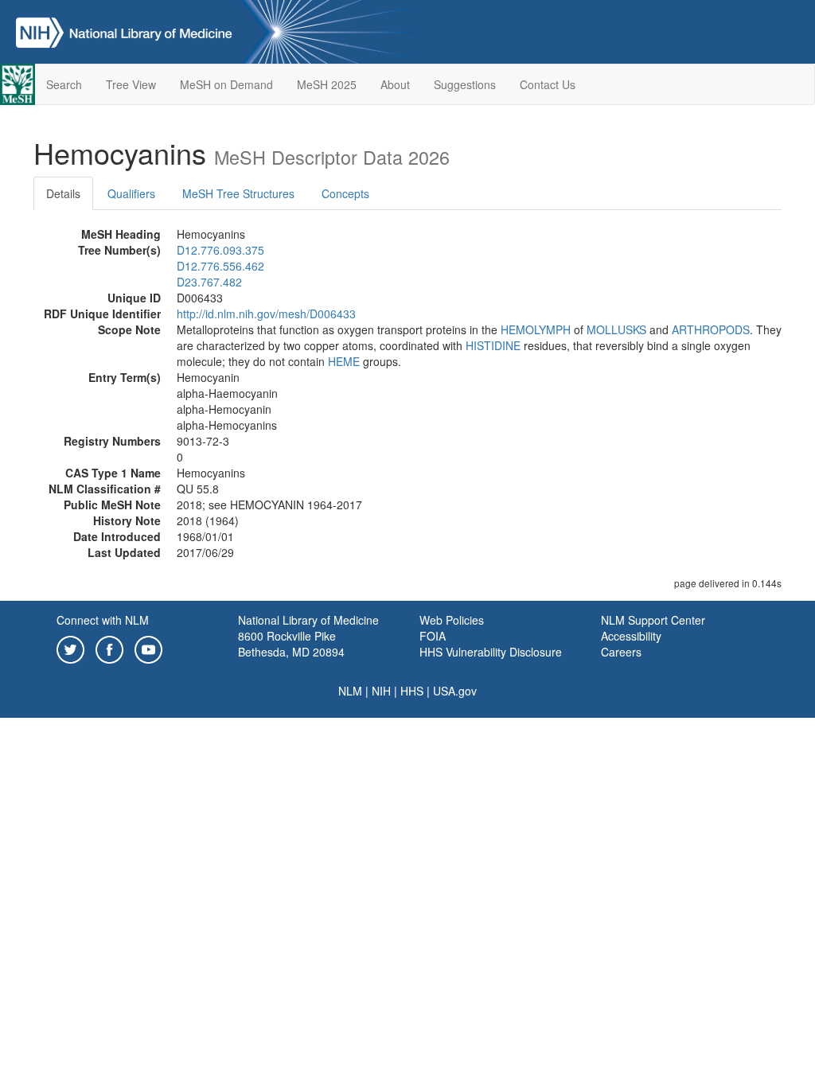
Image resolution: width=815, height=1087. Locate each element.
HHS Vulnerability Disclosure (490, 652)
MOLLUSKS (616, 329)
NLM (350, 691)
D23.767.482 (209, 282)
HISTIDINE (493, 345)
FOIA (432, 636)
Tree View (131, 84)
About (395, 84)
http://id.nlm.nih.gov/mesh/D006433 (266, 313)
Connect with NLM (103, 620)
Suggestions (465, 84)
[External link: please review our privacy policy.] (70, 648)
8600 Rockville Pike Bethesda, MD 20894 (291, 644)
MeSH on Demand (226, 84)
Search (64, 84)
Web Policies (451, 620)
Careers (621, 652)
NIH (381, 691)
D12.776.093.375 (220, 250)
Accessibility (631, 636)
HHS (411, 691)
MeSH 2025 (327, 84)
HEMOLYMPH (536, 329)
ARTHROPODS (711, 329)
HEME (344, 361)
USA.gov (455, 691)
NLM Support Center (653, 620)
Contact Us (547, 84)
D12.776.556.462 (220, 266)
